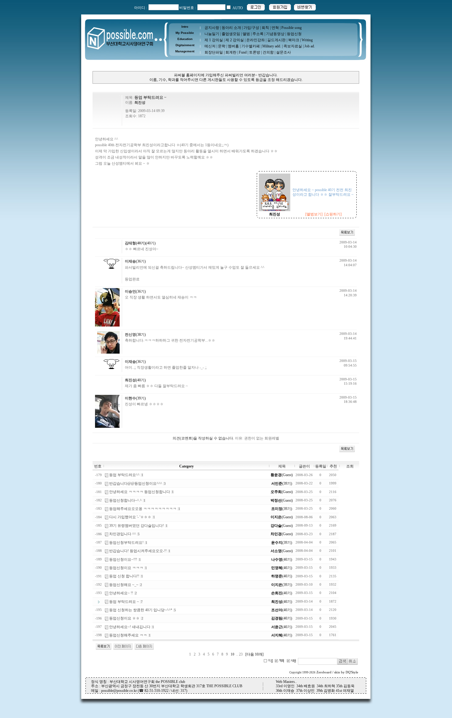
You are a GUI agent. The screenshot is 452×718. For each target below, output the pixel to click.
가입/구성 (251, 28)
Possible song (291, 28)
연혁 (275, 28)
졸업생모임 (231, 34)
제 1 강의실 (213, 40)
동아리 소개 (231, 28)
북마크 (293, 40)
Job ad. (309, 46)
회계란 (230, 52)
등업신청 (294, 34)
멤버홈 (233, 46)
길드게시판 (276, 40)
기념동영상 (275, 34)
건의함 (268, 52)
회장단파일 (213, 52)
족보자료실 (292, 46)
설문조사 (283, 52)
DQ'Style (352, 672)
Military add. (271, 46)
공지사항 (211, 28)
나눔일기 (211, 34)
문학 (221, 46)
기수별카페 (250, 46)
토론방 (254, 52)
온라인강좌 (255, 40)
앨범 (246, 34)
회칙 (265, 28)
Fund (243, 52)
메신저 (210, 46)
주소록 (258, 34)
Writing (307, 40)
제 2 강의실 (234, 40)
